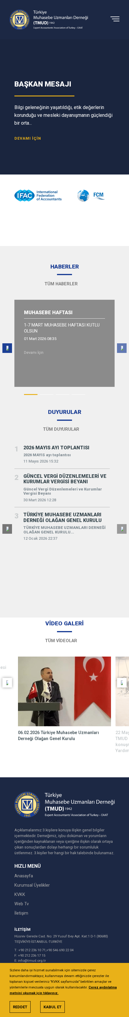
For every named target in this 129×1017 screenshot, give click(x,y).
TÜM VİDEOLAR (61, 640)
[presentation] (57, 219)
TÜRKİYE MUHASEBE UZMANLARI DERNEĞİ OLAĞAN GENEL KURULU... (64, 530)
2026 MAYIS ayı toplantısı (47, 455)
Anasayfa (23, 876)
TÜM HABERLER (61, 284)
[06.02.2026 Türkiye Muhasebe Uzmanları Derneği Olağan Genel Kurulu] (64, 692)
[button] (31, 394)
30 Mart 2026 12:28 (39, 500)
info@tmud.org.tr (32, 960)
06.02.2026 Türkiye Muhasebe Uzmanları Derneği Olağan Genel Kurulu (58, 735)
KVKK (19, 894)
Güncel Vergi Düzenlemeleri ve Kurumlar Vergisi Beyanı (62, 491)
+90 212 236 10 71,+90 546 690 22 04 (46, 950)
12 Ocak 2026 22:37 (40, 538)
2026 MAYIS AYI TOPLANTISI (56, 448)
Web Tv (21, 903)
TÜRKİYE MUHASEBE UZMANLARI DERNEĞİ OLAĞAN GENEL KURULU (62, 517)
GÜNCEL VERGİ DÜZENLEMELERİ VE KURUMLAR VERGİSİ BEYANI (64, 479)
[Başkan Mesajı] (64, 107)
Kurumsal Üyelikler (32, 885)
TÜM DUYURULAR (61, 429)
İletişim (21, 913)
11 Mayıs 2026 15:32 (40, 461)
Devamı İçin (34, 353)
